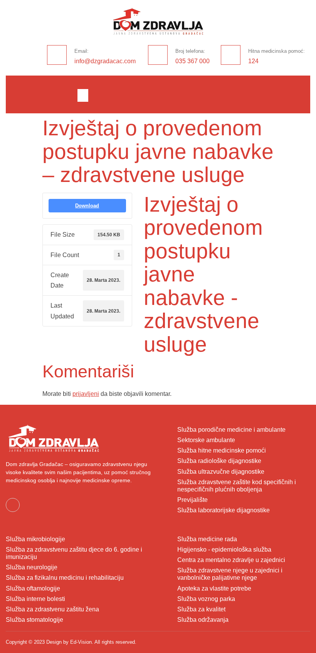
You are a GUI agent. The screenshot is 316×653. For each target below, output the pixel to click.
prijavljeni (85, 393)
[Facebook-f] (13, 505)
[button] (82, 95)
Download (87, 206)
